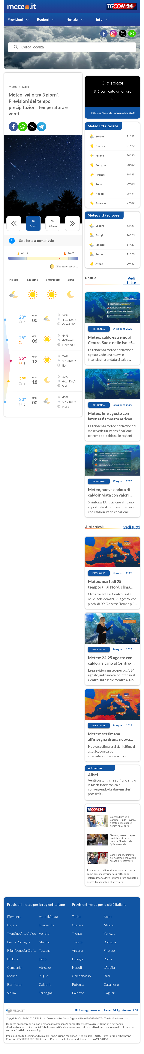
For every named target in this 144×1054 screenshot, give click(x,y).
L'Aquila (109, 967)
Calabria (45, 984)
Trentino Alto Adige (21, 933)
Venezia (109, 933)
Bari (107, 976)
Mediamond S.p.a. (35, 1035)
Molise (12, 976)
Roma (108, 959)
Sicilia (11, 993)
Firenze (109, 950)
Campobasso (81, 976)
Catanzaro (111, 984)
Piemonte (14, 916)
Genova (77, 925)
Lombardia (46, 925)
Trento (77, 933)
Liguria (12, 925)
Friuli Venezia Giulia (21, 950)
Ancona (77, 950)
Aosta (108, 916)
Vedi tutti (131, 527)
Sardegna (45, 993)
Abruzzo (45, 967)
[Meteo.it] (22, 6)
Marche (44, 942)
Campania (14, 967)
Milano (109, 925)
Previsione (98, 573)
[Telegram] (41, 126)
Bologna (110, 942)
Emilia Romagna (18, 942)
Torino (76, 916)
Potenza (78, 984)
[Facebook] (104, 33)
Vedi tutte (131, 280)
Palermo (78, 993)
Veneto (44, 933)
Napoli (77, 967)
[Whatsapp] (22, 126)
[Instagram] (113, 33)
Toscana (44, 950)
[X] (122, 33)
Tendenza (99, 328)
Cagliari (110, 993)
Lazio (42, 959)
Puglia (43, 976)
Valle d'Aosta (48, 916)
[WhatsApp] (132, 33)
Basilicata (14, 984)
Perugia (77, 959)
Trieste (77, 942)
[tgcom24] (121, 7)
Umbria (12, 959)
